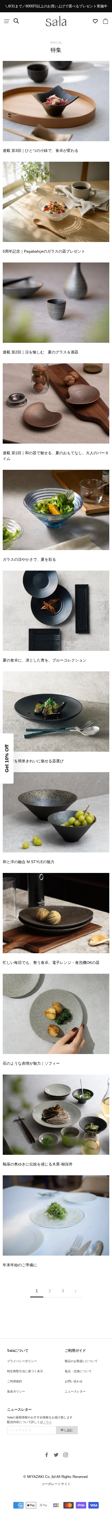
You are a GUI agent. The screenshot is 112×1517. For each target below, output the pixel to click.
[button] (7, 758)
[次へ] (75, 1290)
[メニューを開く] (7, 21)
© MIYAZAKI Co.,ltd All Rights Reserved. (56, 1476)
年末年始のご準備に (20, 1265)
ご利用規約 (14, 1381)
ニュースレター (75, 1391)
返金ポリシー (16, 1391)
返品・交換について (78, 1371)
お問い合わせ (74, 1381)
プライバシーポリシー (22, 1361)
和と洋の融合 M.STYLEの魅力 (28, 862)
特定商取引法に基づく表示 (25, 1371)
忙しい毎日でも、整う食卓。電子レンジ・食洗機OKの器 (51, 962)
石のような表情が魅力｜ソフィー (31, 1063)
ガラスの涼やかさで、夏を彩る (29, 559)
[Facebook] (46, 1454)
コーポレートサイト (56, 1484)
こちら (47, 1422)
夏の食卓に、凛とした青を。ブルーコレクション (44, 660)
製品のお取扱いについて (81, 1361)
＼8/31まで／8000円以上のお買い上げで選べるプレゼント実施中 (56, 6)
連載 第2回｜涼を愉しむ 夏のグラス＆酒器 (40, 352)
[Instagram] (65, 1454)
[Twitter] (56, 1454)
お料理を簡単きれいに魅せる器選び (33, 761)
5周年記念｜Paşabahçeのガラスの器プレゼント (44, 251)
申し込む (67, 1430)
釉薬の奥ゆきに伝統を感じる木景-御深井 (38, 1164)
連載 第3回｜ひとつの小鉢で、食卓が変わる (40, 150)
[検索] (16, 21)
